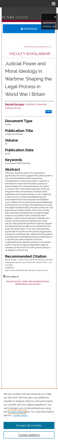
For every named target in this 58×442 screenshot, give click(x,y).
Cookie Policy (20, 415)
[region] (29, 415)
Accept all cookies (29, 425)
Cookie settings (16, 411)
